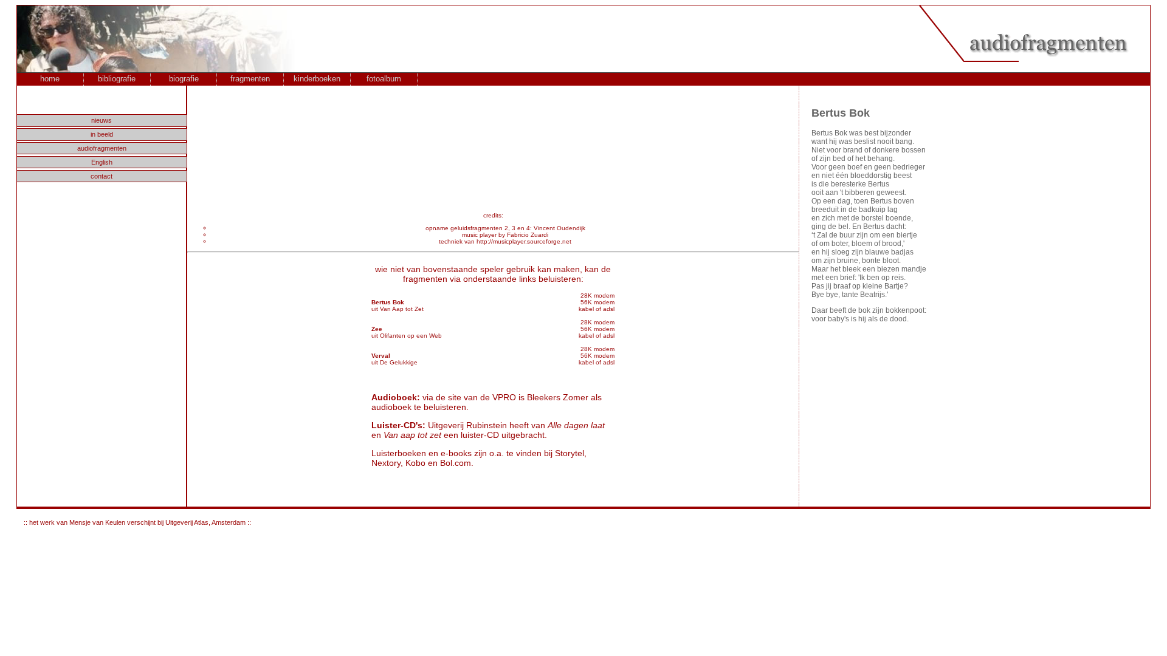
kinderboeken (317, 78)
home (50, 78)
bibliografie (117, 78)
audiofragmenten (101, 148)
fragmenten (250, 78)
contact (101, 176)
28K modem (597, 295)
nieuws (101, 120)
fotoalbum (384, 78)
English (101, 162)
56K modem (597, 302)
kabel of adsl (596, 309)
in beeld (102, 134)
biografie (184, 78)
